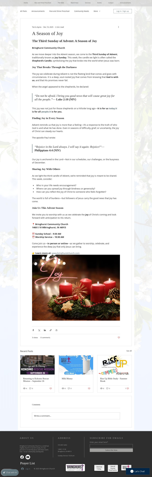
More (96, 11)
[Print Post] (56, 330)
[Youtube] (28, 457)
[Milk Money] (76, 365)
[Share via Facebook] (33, 330)
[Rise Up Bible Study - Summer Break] (114, 365)
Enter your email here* (99, 442)
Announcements (38, 11)
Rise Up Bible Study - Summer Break (113, 379)
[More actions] (118, 27)
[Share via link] (51, 330)
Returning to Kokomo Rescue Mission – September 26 (36, 379)
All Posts (23, 11)
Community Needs (81, 11)
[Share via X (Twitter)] (39, 330)
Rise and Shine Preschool (59, 11)
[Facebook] (22, 457)
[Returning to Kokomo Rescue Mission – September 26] (37, 365)
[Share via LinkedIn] (45, 330)
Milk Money (67, 378)
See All (129, 351)
